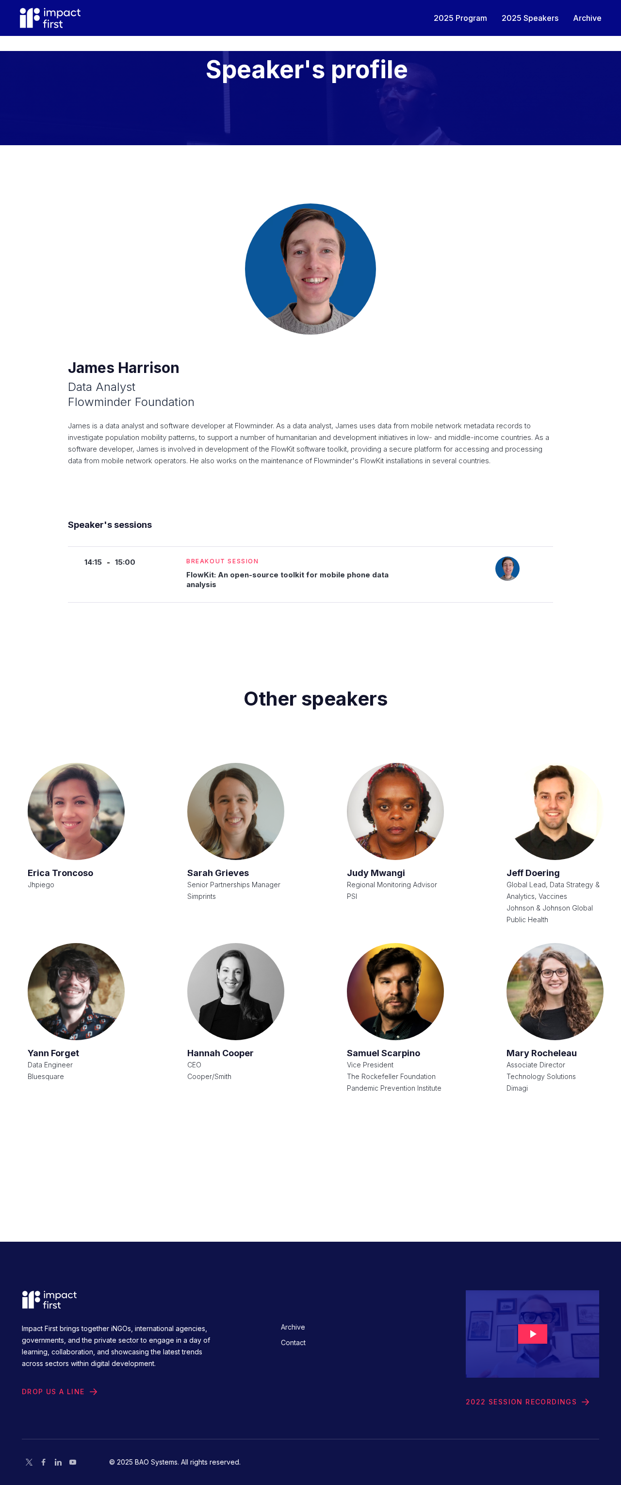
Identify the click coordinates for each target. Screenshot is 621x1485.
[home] (50, 18)
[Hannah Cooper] (235, 991)
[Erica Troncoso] (76, 811)
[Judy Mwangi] (395, 811)
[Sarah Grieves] (235, 811)
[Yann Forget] (76, 991)
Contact (293, 1342)
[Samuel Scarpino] (395, 991)
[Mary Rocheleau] (555, 991)
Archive (293, 1327)
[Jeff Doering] (555, 811)
